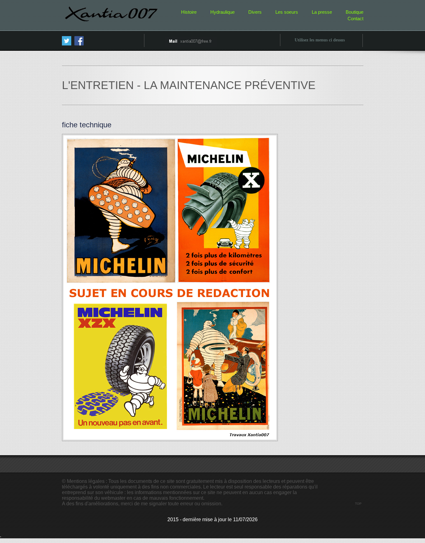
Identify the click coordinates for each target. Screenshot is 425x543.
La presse (322, 12)
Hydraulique (222, 12)
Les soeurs (286, 12)
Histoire (189, 12)
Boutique (354, 12)
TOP (358, 503)
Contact (355, 18)
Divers (255, 12)
